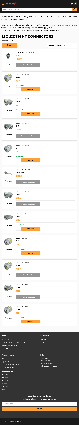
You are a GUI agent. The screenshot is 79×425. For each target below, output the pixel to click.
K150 (18, 309)
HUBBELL (5, 383)
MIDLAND (5, 386)
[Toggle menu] (3, 4)
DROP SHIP (44, 342)
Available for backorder (28, 65)
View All (5, 390)
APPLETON (6, 380)
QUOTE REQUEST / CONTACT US (13, 342)
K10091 (19, 287)
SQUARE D (5, 362)
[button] (9, 45)
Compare (51, 45)
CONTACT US (38, 16)
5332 (18, 55)
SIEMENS (5, 374)
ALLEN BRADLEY (7, 368)
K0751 (18, 148)
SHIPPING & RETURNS (9, 345)
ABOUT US (5, 339)
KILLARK (5, 377)
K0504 (18, 102)
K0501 (18, 77)
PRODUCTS (44, 339)
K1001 (18, 265)
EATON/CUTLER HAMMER (11, 365)
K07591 (19, 216)
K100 (18, 241)
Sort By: (59, 45)
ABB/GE (5, 358)
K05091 (19, 126)
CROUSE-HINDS (7, 371)
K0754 (18, 194)
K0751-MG (20, 172)
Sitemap (5, 348)
